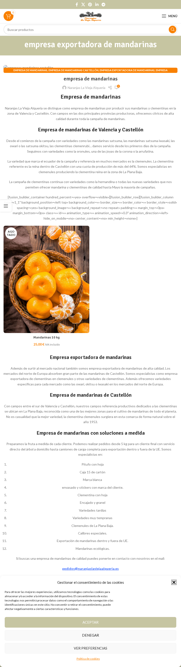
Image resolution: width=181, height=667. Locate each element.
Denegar (90, 635)
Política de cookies (88, 658)
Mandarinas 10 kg (46, 337)
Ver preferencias (90, 648)
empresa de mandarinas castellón (74, 70)
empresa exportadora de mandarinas (127, 70)
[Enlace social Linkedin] (97, 4)
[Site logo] (91, 16)
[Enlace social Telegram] (103, 4)
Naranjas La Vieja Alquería (86, 88)
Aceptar (90, 622)
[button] (174, 582)
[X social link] (83, 4)
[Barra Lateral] (6, 206)
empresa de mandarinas (30, 70)
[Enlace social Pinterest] (90, 4)
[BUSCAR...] (172, 29)
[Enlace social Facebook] (77, 4)
